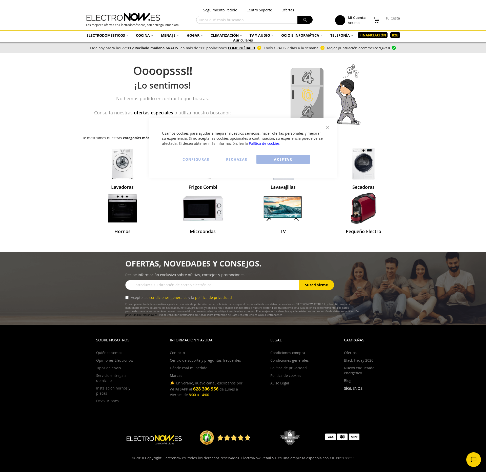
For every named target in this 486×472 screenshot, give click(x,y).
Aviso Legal (279, 383)
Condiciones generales (289, 360)
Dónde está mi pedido (188, 367)
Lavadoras (122, 187)
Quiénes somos (109, 352)
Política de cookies (264, 143)
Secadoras (363, 187)
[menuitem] (107, 35)
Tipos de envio (108, 367)
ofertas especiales (153, 113)
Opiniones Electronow (114, 360)
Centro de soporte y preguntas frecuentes (205, 360)
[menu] (243, 38)
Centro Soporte (259, 10)
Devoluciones (107, 400)
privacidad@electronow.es (141, 315)
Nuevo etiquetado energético (359, 370)
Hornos (122, 231)
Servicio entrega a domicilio (111, 378)
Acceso (353, 22)
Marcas (176, 375)
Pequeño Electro (363, 231)
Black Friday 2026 (358, 360)
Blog (347, 380)
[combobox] (254, 20)
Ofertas (287, 10)
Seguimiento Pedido (220, 10)
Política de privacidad (288, 367)
